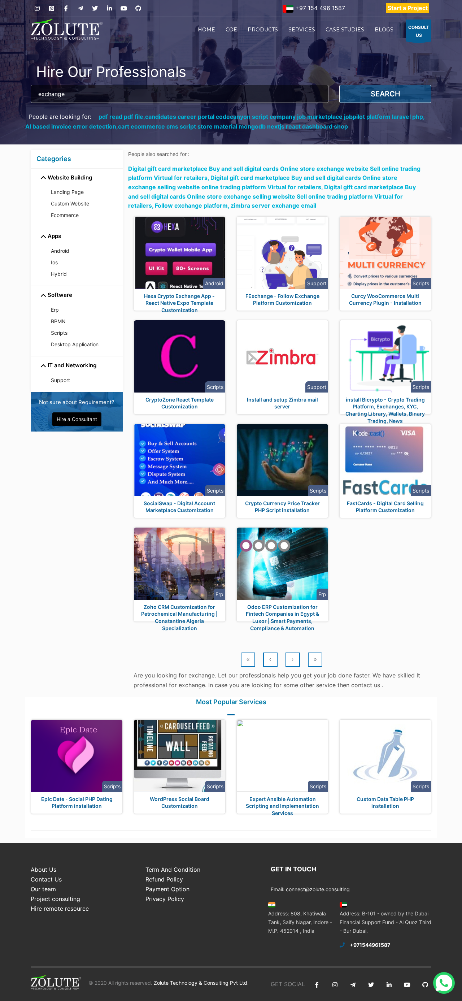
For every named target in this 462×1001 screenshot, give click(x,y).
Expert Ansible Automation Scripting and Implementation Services (282, 806)
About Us (43, 869)
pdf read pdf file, (122, 116)
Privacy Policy (164, 898)
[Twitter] (94, 8)
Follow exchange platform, (193, 205)
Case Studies (345, 29)
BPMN (58, 321)
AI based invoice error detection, (71, 126)
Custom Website (70, 203)
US (418, 31)
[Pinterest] (51, 8)
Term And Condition (172, 869)
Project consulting (55, 898)
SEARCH (385, 94)
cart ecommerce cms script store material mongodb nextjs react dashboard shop (233, 126)
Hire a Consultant (77, 419)
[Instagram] (37, 8)
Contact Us (46, 879)
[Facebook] (66, 8)
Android (60, 251)
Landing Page (67, 192)
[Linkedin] (109, 8)
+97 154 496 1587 (319, 8)
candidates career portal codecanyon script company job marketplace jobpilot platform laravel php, (285, 116)
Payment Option (167, 889)
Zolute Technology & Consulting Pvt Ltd (199, 983)
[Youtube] (123, 8)
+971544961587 (370, 945)
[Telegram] (80, 8)
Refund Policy (164, 879)
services (301, 29)
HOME (206, 29)
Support (60, 380)
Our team (43, 889)
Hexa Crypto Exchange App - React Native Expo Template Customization (179, 303)
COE (231, 29)
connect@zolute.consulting (318, 889)
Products (263, 29)
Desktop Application (75, 344)
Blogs (384, 29)
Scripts (59, 333)
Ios (54, 262)
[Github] (138, 8)
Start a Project (408, 8)
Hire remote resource (60, 908)
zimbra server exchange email (273, 205)
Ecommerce (65, 215)
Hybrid (59, 274)
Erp (55, 310)
